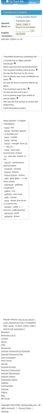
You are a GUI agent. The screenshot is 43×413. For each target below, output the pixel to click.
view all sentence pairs (14, 108)
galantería (8, 185)
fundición (8, 169)
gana (6, 200)
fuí (5, 156)
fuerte (6, 140)
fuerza (7, 143)
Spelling (4, 383)
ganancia (8, 213)
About (3, 342)
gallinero (8, 194)
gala (6, 178)
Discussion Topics (9, 380)
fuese (6, 150)
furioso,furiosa (10, 175)
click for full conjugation (13, 329)
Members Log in (8, 335)
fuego (6, 128)
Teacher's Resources (10, 370)
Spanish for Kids (8, 367)
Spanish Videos (8, 376)
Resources (6, 348)
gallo (6, 197)
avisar (11, 326)
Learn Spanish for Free (13, 323)
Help (3, 345)
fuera (6, 137)
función (7, 162)
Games (4, 364)
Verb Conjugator (8, 357)
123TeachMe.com (29, 405)
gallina (7, 191)
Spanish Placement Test (12, 354)
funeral (7, 172)
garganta (8, 216)
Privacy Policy (25, 408)
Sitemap (4, 389)
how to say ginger (26, 319)
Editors (4, 392)
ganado (7, 207)
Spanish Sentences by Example (15, 351)
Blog (3, 395)
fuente (7, 131)
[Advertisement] (21, 250)
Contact (4, 338)
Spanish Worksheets (10, 373)
